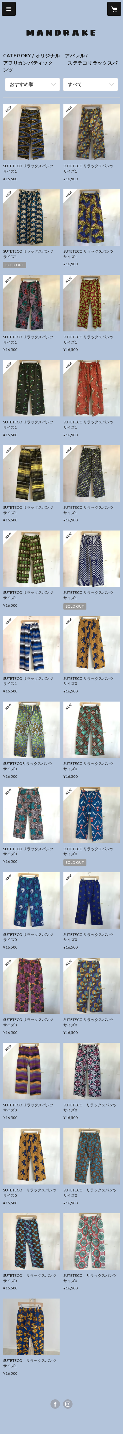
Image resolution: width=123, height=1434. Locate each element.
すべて (75, 84)
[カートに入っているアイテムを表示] (114, 9)
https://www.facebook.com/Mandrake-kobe (55, 1404)
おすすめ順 (21, 84)
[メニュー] (9, 9)
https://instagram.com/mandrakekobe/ (68, 1404)
